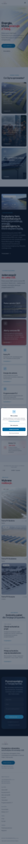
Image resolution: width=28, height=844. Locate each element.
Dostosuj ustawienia (14, 433)
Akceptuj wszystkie (14, 429)
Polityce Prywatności (14, 421)
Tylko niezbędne (14, 425)
